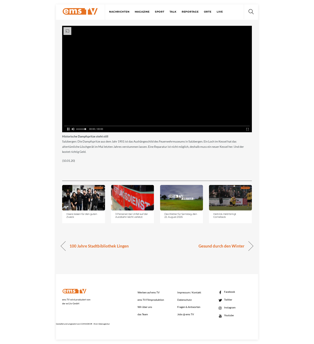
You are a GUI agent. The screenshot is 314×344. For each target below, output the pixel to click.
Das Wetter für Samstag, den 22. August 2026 (180, 215)
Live (220, 11)
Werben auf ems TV (149, 292)
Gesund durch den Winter (221, 246)
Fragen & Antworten (188, 306)
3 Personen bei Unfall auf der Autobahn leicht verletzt (131, 215)
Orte (207, 11)
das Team (143, 314)
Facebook (229, 291)
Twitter (228, 299)
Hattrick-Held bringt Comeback (224, 215)
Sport (159, 11)
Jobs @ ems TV (185, 314)
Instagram (230, 307)
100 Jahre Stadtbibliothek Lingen (99, 246)
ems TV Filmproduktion (151, 299)
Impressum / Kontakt (189, 292)
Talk (173, 11)
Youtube (229, 315)
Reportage (190, 11)
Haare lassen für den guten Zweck (81, 215)
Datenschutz (184, 299)
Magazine (142, 11)
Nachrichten (119, 11)
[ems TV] (80, 12)
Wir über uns (145, 306)
